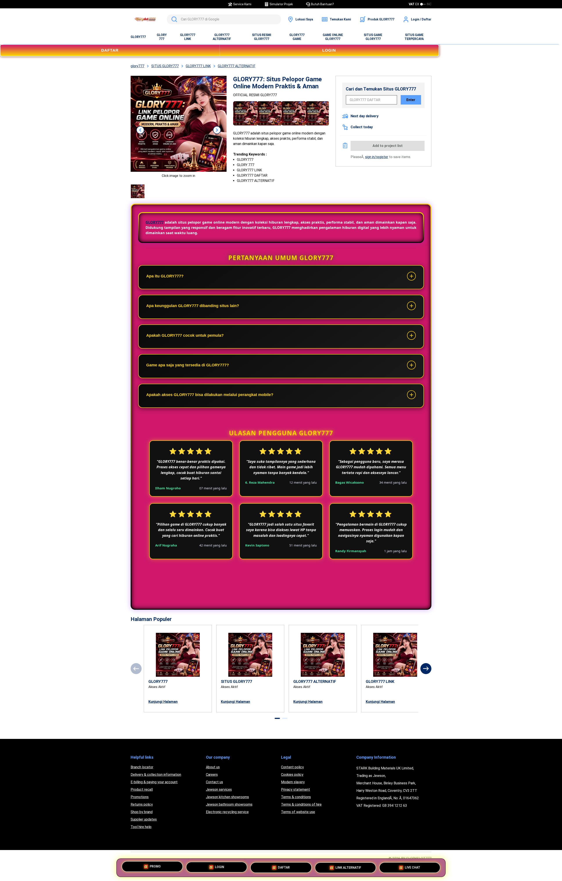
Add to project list (388, 146)
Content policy (292, 767)
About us (213, 767)
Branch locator (142, 767)
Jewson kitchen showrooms (227, 797)
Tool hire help (141, 827)
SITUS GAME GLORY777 (373, 37)
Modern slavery (293, 782)
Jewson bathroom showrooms (229, 804)
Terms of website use (298, 812)
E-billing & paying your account (154, 782)
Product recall (142, 789)
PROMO (155, 867)
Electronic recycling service (227, 812)
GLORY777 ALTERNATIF (222, 37)
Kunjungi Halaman (163, 702)
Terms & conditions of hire (301, 804)
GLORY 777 (162, 37)
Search (173, 19)
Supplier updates (144, 819)
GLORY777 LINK (187, 37)
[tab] (277, 718)
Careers (212, 774)
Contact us (214, 782)
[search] (224, 19)
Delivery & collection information (156, 774)
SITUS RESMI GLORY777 (261, 37)
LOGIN (329, 50)
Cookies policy (292, 774)
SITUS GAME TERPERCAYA (414, 37)
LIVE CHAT (412, 866)
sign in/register (376, 157)
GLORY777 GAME (296, 37)
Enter (410, 100)
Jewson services (219, 789)
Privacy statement (295, 789)
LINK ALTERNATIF (348, 866)
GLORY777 (138, 37)
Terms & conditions (296, 797)
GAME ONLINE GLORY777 (333, 37)
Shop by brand (142, 812)
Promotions (140, 797)
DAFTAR (110, 50)
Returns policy (142, 804)
